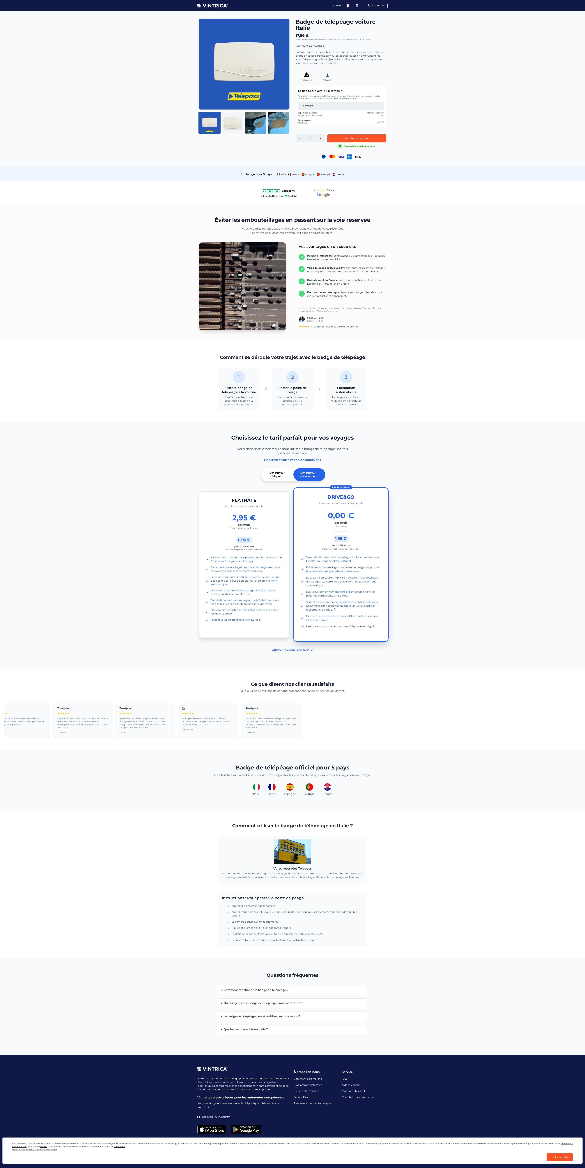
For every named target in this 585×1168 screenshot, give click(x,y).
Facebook (207, 1116)
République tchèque (257, 1103)
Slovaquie (226, 1103)
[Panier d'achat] (357, 5)
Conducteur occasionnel (308, 474)
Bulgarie (202, 1103)
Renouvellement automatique (312, 1103)
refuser (43, 1146)
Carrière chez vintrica (306, 1091)
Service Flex (301, 1097)
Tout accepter (559, 1157)
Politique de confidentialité (43, 1149)
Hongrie (214, 1103)
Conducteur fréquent (277, 474)
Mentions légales (20, 1149)
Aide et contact (351, 1085)
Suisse (275, 1103)
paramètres (119, 1146)
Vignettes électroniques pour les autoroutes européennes (240, 1097)
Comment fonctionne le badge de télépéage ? (256, 990)
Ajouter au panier (357, 138)
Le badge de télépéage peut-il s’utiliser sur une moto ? (262, 1016)
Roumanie (203, 1107)
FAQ (344, 1078)
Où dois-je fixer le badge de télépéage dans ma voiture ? (263, 1003)
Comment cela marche (308, 1078)
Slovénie (238, 1103)
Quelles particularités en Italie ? (246, 1029)
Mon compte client (353, 1091)
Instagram (224, 1116)
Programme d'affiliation (308, 1085)
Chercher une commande (358, 1097)
